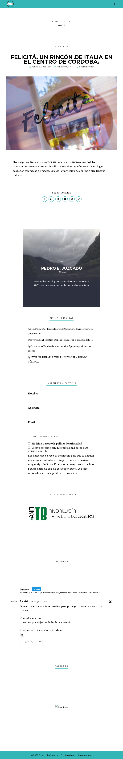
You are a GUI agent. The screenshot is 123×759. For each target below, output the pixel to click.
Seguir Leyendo (61, 192)
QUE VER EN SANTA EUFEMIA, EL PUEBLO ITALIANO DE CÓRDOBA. (57, 359)
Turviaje (24, 601)
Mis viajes (62, 46)
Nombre (33, 393)
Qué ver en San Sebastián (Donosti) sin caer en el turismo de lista (60, 340)
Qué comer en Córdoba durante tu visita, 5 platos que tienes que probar (59, 348)
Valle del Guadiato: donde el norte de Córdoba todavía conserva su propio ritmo (60, 331)
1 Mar (44, 601)
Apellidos (34, 407)
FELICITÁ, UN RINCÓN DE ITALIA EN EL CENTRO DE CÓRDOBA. (62, 59)
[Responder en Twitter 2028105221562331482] (21, 642)
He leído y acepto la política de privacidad (57, 443)
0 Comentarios (86, 67)
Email (31, 422)
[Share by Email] (65, 201)
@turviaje (35, 601)
